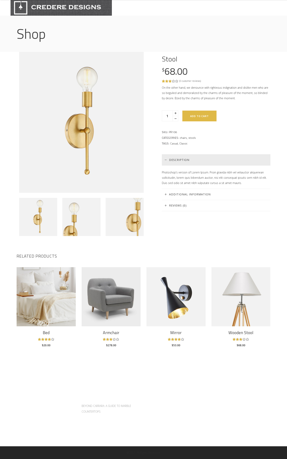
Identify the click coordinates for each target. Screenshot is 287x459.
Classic (183, 143)
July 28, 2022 (90, 400)
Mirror (176, 332)
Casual (174, 143)
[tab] (216, 159)
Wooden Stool (240, 332)
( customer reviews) (190, 81)
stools (192, 138)
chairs (183, 138)
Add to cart (199, 116)
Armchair (111, 332)
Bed (46, 332)
